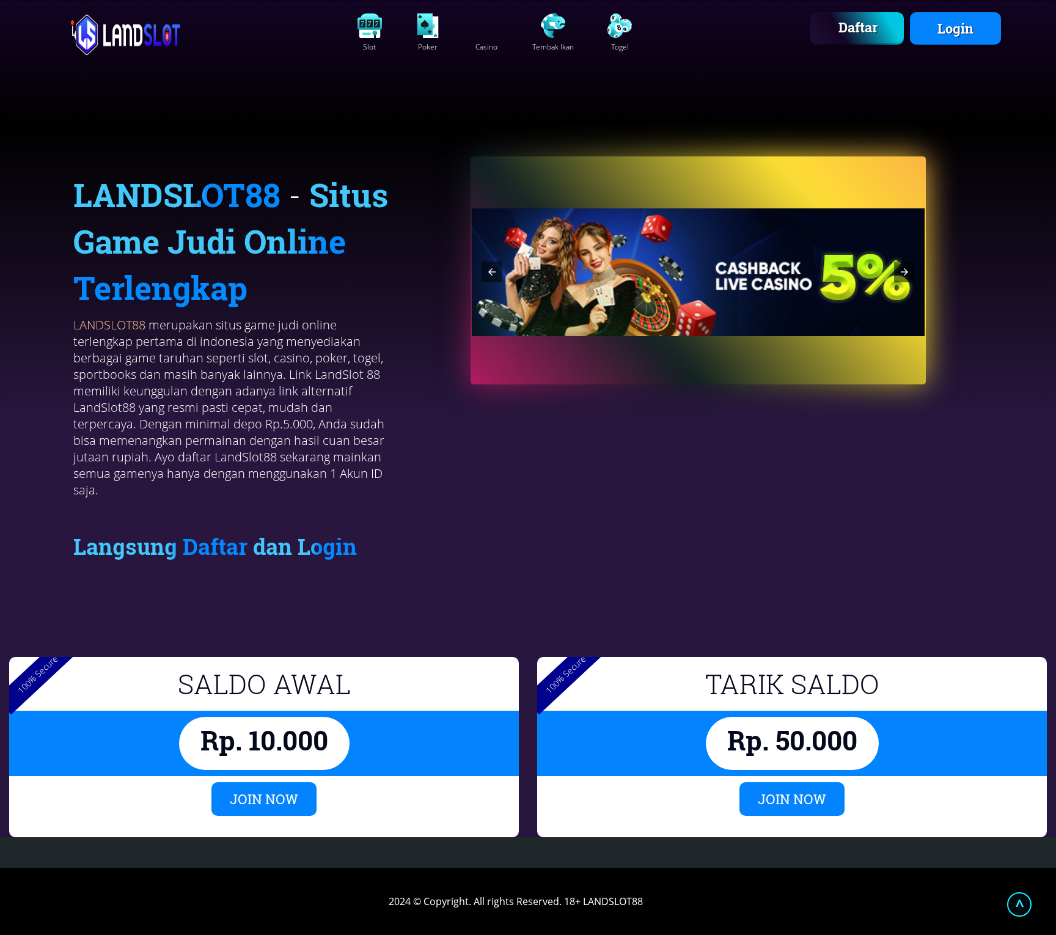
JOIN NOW (264, 799)
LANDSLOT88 (109, 325)
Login (955, 28)
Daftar (858, 27)
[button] (492, 272)
